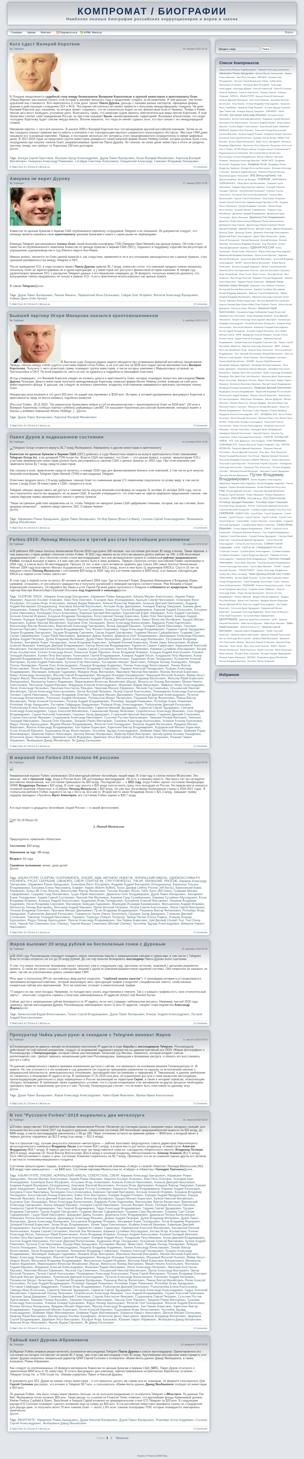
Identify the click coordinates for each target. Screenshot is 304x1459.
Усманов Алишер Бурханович (182, 720)
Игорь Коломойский (228, 274)
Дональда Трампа (243, 232)
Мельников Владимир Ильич (50, 678)
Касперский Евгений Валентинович (52, 649)
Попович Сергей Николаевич (29, 694)
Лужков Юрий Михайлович (232, 361)
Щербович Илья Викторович (112, 737)
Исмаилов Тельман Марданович (268, 278)
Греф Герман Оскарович (273, 198)
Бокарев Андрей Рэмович (125, 1195)
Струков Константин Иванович (30, 717)
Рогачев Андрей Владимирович (88, 701)
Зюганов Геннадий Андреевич (246, 267)
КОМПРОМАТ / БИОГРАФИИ (152, 11)
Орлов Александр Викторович (168, 1270)
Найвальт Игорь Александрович (182, 685)
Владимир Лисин (238, 164)
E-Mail (13, 167)
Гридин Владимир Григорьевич (30, 632)
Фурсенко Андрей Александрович (259, 604)
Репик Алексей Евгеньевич (46, 701)
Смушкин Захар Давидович (91, 714)
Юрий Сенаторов (265, 650)
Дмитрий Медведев (228, 229)
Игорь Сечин (245, 274)
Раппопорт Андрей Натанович (66, 698)
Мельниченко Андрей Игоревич (93, 678)
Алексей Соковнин (282, 89)
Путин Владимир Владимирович (116, 910)
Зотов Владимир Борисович (87, 642)
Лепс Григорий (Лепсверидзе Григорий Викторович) (259, 354)
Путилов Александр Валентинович (128, 1277)
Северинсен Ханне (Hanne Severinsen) (101, 913)
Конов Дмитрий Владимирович (184, 1237)
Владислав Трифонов (229, 168)
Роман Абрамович (255, 495)
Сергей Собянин (269, 517)
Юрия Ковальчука (283, 650)
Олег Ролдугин (258, 441)
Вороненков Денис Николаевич (234, 176)
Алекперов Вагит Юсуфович (90, 884)
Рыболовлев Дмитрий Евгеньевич (168, 704)
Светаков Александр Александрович (158, 1290)
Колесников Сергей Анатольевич (67, 1237)
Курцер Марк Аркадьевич (80, 1244)
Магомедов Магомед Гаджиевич (266, 365)
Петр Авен (264, 452)
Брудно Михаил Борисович (133, 1198)
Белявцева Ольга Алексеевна (57, 613)
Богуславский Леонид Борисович (116, 616)
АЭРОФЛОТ (271, 111)
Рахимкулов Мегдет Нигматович (110, 698)
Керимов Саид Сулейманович (131, 897)
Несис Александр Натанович (29, 688)
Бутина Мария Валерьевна (242, 142)
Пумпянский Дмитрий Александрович (160, 694)
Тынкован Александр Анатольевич (137, 720)
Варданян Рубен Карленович (171, 622)
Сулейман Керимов (281, 551)
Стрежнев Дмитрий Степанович (179, 714)
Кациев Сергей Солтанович (95, 649)
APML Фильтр (93, 32)
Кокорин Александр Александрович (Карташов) (254, 320)
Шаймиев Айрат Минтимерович (161, 730)
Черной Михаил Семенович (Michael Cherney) (100, 923)
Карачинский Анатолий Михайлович (146, 1228)
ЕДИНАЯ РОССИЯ (262, 247)
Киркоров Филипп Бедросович (241, 301)
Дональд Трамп (226, 232)
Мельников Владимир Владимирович (56, 1260)
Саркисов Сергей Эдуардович (159, 707)
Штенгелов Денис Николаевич (30, 737)
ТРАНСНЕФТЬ (226, 578)
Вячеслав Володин (247, 179)
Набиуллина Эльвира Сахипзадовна (245, 422)
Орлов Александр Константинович (51, 691)
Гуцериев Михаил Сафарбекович (156, 632)
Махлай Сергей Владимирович (74, 675)
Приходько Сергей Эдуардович (274, 471)
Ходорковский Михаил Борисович (177, 727)
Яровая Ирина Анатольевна (154, 1095)
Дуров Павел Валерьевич (117, 158)
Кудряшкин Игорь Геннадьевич (152, 658)
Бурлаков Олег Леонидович (86, 622)
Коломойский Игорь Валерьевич (260, 323)
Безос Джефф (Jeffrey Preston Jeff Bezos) (145, 887)
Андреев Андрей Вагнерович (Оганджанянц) (141, 884)
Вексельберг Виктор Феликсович (32, 626)
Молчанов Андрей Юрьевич (48, 685)
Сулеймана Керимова (229, 555)
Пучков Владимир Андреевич (271, 483)
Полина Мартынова (281, 460)
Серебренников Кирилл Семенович (258, 525)
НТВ (231, 441)
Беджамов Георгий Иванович (276, 119)
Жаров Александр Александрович (77, 1095)
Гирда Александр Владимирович (142, 629)
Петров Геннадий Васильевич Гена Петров (239, 456)
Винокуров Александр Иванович (245, 161)
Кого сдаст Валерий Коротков (45, 44)
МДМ (98, 878)
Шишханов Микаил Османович (260, 642)
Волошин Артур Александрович (76, 158)
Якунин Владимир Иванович (232, 661)
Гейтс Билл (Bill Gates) (156, 890)
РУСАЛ (32, 881)
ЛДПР (277, 346)
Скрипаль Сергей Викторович (233, 536)
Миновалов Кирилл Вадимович (52, 681)
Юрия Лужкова (226, 654)
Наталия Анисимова (239, 429)
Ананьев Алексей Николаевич (132, 1182)
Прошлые (122, 1438)
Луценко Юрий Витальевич (268, 361)
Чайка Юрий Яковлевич (118, 1095)
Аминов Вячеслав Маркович (122, 603)
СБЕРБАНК (47, 881)
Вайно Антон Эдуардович (268, 142)
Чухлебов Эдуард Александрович (115, 730)
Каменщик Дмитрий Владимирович (60, 645)
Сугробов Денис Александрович (255, 551)
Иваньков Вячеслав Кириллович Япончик (238, 270)
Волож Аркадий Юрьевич (124, 626)
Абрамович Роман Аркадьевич (38, 519)
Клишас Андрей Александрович (167, 1014)
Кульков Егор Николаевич (82, 662)
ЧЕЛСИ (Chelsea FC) (250, 627)
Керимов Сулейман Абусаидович (172, 649)
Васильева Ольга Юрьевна (256, 145)
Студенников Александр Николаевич (77, 717)
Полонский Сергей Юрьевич (232, 463)
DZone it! (32, 167)
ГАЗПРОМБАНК (279, 179)
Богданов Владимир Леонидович (70, 616)
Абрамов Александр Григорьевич (66, 596)
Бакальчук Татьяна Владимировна (128, 609)
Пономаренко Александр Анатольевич (179, 691)
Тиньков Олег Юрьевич (56, 720)
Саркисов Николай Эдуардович (116, 707)
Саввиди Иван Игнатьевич (75, 707)
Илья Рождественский (240, 278)
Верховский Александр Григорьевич (80, 626)
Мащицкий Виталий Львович (165, 675)
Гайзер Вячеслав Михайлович (251, 183)
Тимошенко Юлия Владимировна (250, 559)
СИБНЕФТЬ (65, 881)
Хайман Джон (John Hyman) (28, 298)
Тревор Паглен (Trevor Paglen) (146, 917)
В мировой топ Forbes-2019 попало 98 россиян (64, 757)
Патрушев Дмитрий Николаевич (247, 448)
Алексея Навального (249, 92)
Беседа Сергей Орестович (35, 158)
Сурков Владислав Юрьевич (254, 555)
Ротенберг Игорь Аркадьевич (29, 704)
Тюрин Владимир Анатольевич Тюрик (261, 582)
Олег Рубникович (276, 440)
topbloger (18, 48)
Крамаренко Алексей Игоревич (257, 335)
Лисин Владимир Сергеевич (50, 668)
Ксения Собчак (226, 339)
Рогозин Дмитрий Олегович (239, 491)
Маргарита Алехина (247, 380)
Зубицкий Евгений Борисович (128, 642)
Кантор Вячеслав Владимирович (108, 645)
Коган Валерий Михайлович (155, 158)
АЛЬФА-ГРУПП (28, 878)
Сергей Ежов (257, 513)
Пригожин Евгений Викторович (244, 471)
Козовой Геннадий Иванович (179, 1234)
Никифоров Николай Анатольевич (235, 433)
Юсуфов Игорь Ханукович (150, 737)
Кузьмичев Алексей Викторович (146, 900)
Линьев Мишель (65, 295)
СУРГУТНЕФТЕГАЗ (118, 881)
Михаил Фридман (258, 403)
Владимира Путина (277, 164)
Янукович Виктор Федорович (261, 661)
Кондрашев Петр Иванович (174, 655)
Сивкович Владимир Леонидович (176, 161)
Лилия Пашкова (250, 357)
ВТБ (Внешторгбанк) (263, 175)
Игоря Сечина (259, 274)
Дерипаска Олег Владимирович (136, 635)
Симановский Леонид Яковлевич (112, 711)
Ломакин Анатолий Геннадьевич (142, 668)
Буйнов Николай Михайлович (46, 622)
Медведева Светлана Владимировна (236, 392)
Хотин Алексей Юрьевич (26, 730)
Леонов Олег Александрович (58, 665)
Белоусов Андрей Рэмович (263, 123)
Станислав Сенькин (228, 551)
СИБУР (78, 881)
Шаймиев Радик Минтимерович (97, 1312)
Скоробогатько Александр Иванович (160, 711)
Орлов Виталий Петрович (94, 691)
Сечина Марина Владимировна (248, 529)
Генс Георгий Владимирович (76, 1208)
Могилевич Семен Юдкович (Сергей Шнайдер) (265, 410)
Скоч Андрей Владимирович (144, 1293)
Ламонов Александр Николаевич (257, 346)
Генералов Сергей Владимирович (61, 629)
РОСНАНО (224, 498)
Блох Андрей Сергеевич (183, 613)
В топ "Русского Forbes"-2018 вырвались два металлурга (77, 1115)
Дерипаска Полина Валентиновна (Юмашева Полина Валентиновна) (251, 221)
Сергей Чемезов (227, 521)
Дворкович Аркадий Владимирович (249, 214)
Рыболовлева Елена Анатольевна (33, 707)
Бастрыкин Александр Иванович (248, 115)
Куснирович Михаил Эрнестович (124, 662)
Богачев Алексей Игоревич (28, 616)
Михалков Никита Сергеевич (233, 407)
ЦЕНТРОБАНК (228, 619)
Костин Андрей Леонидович (232, 331)
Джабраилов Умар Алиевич (232, 225)
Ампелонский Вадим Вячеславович (42, 1014)
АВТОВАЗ (262, 77)
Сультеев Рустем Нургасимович (126, 717)
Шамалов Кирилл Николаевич (51, 734)
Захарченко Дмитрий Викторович (256, 259)
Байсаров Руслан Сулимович (84, 609)
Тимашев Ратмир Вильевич (168, 717)
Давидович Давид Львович (95, 635)
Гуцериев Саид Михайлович (50, 894)
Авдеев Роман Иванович (85, 1179)
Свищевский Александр (136, 161)
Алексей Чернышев (228, 92)
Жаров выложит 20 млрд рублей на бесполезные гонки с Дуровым (88, 944)
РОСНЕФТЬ (18, 881)
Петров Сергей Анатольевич (132, 691)
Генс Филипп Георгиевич (101, 629)
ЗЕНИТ (238, 263)
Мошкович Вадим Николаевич (139, 685)
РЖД (222, 490)
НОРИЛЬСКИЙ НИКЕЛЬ (151, 878)
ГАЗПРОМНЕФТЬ (67, 878)
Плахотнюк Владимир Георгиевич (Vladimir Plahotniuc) (244, 460)
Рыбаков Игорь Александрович (122, 704)
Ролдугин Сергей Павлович (232, 495)
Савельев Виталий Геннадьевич (234, 510)
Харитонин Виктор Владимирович (130, 727)
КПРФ (238, 335)
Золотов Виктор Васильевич (256, 263)
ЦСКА (274, 619)
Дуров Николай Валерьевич (99, 1420)
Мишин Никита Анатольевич (164, 1263)
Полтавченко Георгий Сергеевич (262, 463)
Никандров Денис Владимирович (266, 429)
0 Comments (200, 167)
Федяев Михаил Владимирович (71, 724)
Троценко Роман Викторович (93, 720)
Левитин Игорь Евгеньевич (261, 350)
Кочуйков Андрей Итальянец (260, 331)
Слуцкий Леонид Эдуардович (262, 536)
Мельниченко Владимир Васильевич (141, 678)
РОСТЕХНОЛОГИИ (274, 498)
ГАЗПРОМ (25, 596)
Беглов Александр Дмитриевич (246, 119)
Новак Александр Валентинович (246, 437)
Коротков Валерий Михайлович (75, 417)
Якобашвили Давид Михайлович (48, 740)
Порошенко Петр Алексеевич (257, 467)
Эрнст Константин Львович (256, 646)
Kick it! (22, 167)
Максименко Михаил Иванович (252, 369)
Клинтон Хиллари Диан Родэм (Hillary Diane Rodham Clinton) (248, 304)
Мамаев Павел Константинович (247, 373)
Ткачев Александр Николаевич (234, 566)
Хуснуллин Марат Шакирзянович (259, 616)
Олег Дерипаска (242, 441)
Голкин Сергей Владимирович (88, 1014)
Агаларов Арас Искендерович (114, 600)
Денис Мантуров (240, 217)
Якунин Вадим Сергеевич (66, 1322)
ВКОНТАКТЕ (26, 1420)
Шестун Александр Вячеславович (235, 638)
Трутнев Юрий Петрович (246, 578)
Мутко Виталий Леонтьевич (244, 418)
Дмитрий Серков (264, 229)
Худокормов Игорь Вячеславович (67, 730)
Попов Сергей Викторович (187, 907)
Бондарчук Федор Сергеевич (278, 134)
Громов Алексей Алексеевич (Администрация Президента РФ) (248, 202)
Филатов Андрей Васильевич (152, 724)
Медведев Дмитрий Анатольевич (273, 387)
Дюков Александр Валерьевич (143, 639)
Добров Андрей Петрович (27, 639)
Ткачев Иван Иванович (261, 566)
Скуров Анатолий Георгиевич (51, 714)
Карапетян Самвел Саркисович (153, 645)
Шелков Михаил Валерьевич (93, 734)
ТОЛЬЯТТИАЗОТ (246, 570)
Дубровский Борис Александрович (235, 236)
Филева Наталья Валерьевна (29, 1306)
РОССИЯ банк (254, 498)
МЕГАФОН (110, 878)
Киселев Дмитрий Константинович (273, 301)
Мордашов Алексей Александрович (93, 685)
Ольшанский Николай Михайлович (122, 1270)
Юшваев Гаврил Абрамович (137, 1319)
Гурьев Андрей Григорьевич (113, 632)
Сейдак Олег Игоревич (136, 295)
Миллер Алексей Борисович (263, 395)
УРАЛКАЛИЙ (153, 881)
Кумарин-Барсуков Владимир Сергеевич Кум (256, 342)
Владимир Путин (257, 164)
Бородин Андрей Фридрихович (44, 619)
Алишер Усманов (268, 92)
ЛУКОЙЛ (87, 878)
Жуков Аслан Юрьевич (266, 255)
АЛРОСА (234, 96)
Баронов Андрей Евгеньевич (173, 609)
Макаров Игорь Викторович (96, 671)
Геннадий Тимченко (275, 187)
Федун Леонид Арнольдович (29, 724)
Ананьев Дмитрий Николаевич (163, 603)
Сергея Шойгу (275, 521)
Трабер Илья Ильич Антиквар (233, 574)
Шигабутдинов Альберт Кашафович (177, 734)
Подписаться (68, 32)
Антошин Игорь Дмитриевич (122, 606)
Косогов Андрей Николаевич (63, 658)
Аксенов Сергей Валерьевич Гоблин (251, 81)
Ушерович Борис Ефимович (262, 589)
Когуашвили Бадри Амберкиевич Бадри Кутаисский (261, 312)
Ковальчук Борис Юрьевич (92, 652)
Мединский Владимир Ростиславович (273, 392)
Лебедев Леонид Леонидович (167, 662)
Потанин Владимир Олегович (70, 694)
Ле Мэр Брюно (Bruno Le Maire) (118, 519)
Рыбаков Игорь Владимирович (80, 1286)
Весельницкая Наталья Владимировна (237, 157)
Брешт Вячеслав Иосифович (161, 619)
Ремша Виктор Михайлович (164, 1280)
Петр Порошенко (278, 452)
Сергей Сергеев (252, 517)
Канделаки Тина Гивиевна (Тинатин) (267, 285)
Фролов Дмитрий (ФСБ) (230, 604)
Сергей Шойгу (242, 521)
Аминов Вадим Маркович (84, 603)
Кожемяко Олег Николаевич (232, 316)
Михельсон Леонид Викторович (159, 681)
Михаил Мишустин (239, 403)
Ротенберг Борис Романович (173, 701)
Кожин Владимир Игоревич (259, 316)
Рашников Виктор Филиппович (154, 698)
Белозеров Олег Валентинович (233, 123)
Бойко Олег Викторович (157, 616)
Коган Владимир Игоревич (130, 652)
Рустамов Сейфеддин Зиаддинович (75, 704)
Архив (31, 32)
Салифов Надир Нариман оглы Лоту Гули (271, 510)
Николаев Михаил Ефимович (114, 688)
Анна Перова (238, 104)
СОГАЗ (237, 547)
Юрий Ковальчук (248, 650)
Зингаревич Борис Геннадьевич (45, 642)
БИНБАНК (224, 130)
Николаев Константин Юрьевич (72, 688)
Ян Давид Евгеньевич (86, 740)
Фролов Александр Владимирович (49, 727)
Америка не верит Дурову (40, 178)
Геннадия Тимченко (228, 191)
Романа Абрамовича (275, 495)
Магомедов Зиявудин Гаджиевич (54, 671)
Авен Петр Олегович (78, 600)
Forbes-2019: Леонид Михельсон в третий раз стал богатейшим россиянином (100, 539)
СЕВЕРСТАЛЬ (98, 1175)
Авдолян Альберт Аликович (43, 600)
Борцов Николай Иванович (84, 619)
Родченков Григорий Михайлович (269, 491)
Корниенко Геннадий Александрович (271, 327)
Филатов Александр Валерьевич (176, 295)
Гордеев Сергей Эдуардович (185, 629)
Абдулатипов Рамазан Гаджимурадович (238, 70)
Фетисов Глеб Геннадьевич (112, 724)
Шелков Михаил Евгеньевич (182, 1312)
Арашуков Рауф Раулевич (250, 107)
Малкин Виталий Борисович (179, 671)
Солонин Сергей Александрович (163, 519)
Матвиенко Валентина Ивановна (245, 384)
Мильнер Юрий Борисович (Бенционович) (156, 1260)
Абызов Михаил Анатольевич (153, 596)
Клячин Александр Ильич (55, 652)
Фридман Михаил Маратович (70, 1306)
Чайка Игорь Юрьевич (274, 623)
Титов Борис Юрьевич (245, 563)
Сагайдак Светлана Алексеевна (96, 161)
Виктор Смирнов (265, 157)
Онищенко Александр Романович (50, 161)
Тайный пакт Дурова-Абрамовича (49, 1340)
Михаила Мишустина (278, 403)
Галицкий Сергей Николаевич (162, 626)
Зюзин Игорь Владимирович (70, 1224)
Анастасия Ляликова (259, 100)
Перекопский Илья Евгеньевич (98, 295)
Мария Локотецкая (267, 380)
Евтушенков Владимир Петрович (93, 1221)
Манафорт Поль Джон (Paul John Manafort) (239, 376)
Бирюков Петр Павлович (241, 130)
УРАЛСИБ (170, 881)
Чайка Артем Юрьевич (251, 623)
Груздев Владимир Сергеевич (73, 632)
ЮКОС (37, 596)
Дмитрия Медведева (282, 229)
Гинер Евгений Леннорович (252, 191)
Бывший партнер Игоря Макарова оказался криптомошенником (84, 315)
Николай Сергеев (261, 433)
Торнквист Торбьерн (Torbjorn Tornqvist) (98, 917)
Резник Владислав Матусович (271, 487)
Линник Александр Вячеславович (146, 665)
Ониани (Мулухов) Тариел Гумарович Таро (259, 445)
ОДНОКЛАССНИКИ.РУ (184, 878)
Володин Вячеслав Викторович (255, 168)
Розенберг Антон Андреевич (175, 1420)
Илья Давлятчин (275, 274)
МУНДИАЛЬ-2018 (269, 414)
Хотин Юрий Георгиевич (230, 616)
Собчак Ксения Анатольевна (248, 544)
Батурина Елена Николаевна (51, 887)
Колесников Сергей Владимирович (96, 655)
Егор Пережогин (269, 244)
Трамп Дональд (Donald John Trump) (269, 574)
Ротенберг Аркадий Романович (131, 701)
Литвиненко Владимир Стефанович (94, 668)
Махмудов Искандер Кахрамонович (121, 675)
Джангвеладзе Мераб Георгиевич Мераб (266, 225)
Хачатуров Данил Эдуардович (245, 608)
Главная (16, 32)
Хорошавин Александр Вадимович (247, 612)
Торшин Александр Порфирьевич (272, 570)
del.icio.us (44, 167)
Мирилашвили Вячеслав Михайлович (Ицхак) (105, 681)
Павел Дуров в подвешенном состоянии (57, 437)
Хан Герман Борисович (90, 727)
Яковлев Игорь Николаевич (28, 1322)
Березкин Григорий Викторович (100, 613)
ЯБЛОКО (251, 657)
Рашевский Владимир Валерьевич (78, 1280)
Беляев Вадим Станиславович (243, 126)
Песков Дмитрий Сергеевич (245, 452)
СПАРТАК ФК (94, 881)
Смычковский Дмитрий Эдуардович (247, 540)
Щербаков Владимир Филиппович (163, 1316)
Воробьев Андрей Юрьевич (244, 172)
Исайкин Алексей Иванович (147, 1224)
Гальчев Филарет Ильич (123, 890)
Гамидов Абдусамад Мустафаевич (248, 187)
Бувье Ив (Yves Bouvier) (42, 890)
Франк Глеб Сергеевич (248, 601)
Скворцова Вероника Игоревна (246, 532)
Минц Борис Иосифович (252, 399)
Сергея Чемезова (259, 521)
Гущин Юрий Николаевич (58, 635)
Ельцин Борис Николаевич (244, 251)
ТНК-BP (138, 881)
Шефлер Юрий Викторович (132, 734)
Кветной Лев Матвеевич (132, 649)
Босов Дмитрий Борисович (122, 619)
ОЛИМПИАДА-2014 (228, 445)
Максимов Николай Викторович (137, 671)
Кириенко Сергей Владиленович (264, 293)
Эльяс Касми (236, 646)
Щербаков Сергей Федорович (72, 737)
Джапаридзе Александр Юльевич (182, 635)
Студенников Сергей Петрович (155, 1296)
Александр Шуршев (242, 89)
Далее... (15, 148)
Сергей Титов (285, 517)
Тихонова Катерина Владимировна (273, 563)
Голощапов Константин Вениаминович (250, 195)
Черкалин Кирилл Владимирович (249, 631)
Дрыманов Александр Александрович (271, 232)
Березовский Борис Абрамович (144, 613)
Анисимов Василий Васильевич (80, 606)
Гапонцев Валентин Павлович (175, 1205)
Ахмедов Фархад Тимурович (162, 606)
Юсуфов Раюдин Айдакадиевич (276, 654)
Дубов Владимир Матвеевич (65, 639)
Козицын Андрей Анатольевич (170, 652)
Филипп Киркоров (243, 597)
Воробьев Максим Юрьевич (272, 172)
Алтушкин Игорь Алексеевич (45, 603)
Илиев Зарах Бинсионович (167, 642)
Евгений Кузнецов (269, 240)
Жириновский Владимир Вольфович (236, 255)
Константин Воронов (242, 327)
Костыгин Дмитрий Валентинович (106, 658)
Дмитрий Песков (246, 229)
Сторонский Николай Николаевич (133, 714)
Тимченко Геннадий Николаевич (48, 917)
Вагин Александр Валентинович (128, 622)
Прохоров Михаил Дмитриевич (112, 694)
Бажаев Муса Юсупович (45, 609)
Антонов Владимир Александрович (262, 104)
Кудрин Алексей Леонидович (248, 339)
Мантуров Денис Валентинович (276, 376)
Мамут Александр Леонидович (30, 675)
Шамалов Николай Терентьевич (276, 635)
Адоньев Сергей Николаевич (155, 600)
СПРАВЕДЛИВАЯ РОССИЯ (269, 547)
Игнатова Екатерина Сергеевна (275, 270)
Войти (289, 32)
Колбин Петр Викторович (54, 655)
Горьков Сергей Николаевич (247, 198)
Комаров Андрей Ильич (138, 655)
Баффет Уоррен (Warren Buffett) (93, 887)
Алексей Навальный (262, 89)
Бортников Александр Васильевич (235, 138)
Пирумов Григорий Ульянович (275, 456)
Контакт (46, 32)
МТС (256, 414)
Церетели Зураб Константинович (254, 619)
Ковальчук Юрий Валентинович (57, 1234)
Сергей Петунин (235, 517)
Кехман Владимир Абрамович (233, 293)
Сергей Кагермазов (273, 513)
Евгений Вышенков (250, 240)
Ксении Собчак (280, 335)
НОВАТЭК (126, 878)
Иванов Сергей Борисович (274, 267)
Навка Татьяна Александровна (247, 426)
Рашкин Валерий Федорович (242, 487)
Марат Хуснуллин (227, 380)
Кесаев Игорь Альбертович (168, 1231)
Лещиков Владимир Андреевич (100, 665)
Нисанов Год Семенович (152, 688)
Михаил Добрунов (273, 399)
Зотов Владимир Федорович (181, 1221)
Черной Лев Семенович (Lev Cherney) (43, 923)
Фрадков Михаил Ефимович (266, 597)
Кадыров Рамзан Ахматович (251, 282)
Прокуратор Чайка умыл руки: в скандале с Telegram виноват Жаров (90, 1034)
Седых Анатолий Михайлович (68, 711)
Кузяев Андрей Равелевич (45, 662)
